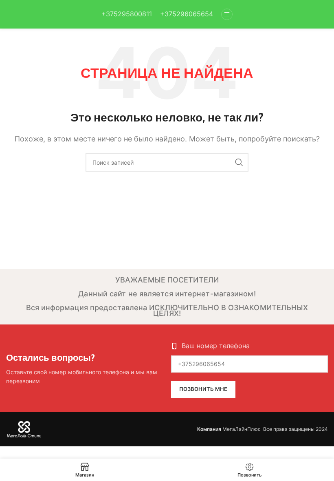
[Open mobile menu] (227, 14)
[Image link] (24, 428)
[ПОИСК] (239, 162)
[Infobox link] (126, 14)
